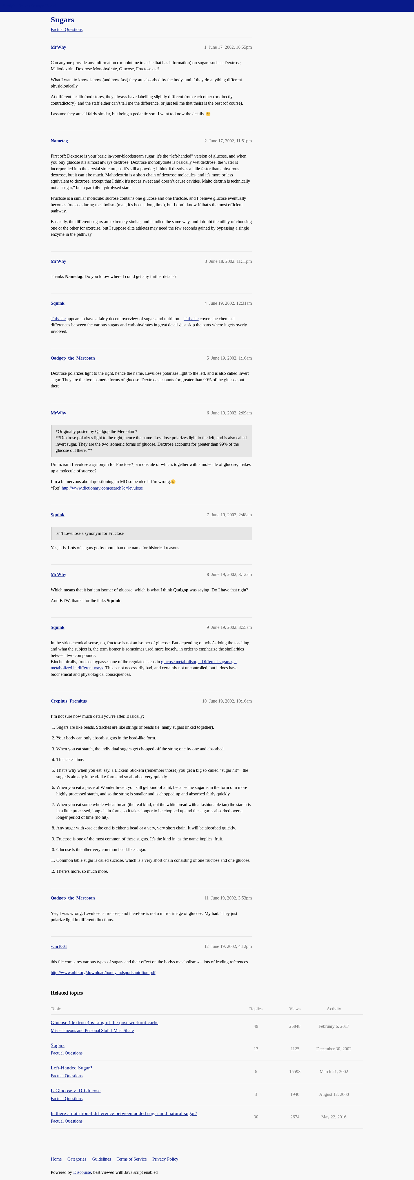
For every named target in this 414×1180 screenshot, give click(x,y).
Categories (76, 1159)
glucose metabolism (178, 661)
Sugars (62, 19)
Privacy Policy (165, 1159)
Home (56, 1159)
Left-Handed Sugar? (71, 1068)
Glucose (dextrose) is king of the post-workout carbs (104, 1022)
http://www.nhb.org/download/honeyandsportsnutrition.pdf (103, 972)
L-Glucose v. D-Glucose (76, 1090)
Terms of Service (132, 1159)
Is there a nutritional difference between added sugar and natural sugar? (124, 1113)
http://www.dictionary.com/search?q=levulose (102, 488)
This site (58, 318)
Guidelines (101, 1159)
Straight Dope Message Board (29, 5)
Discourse (82, 1172)
